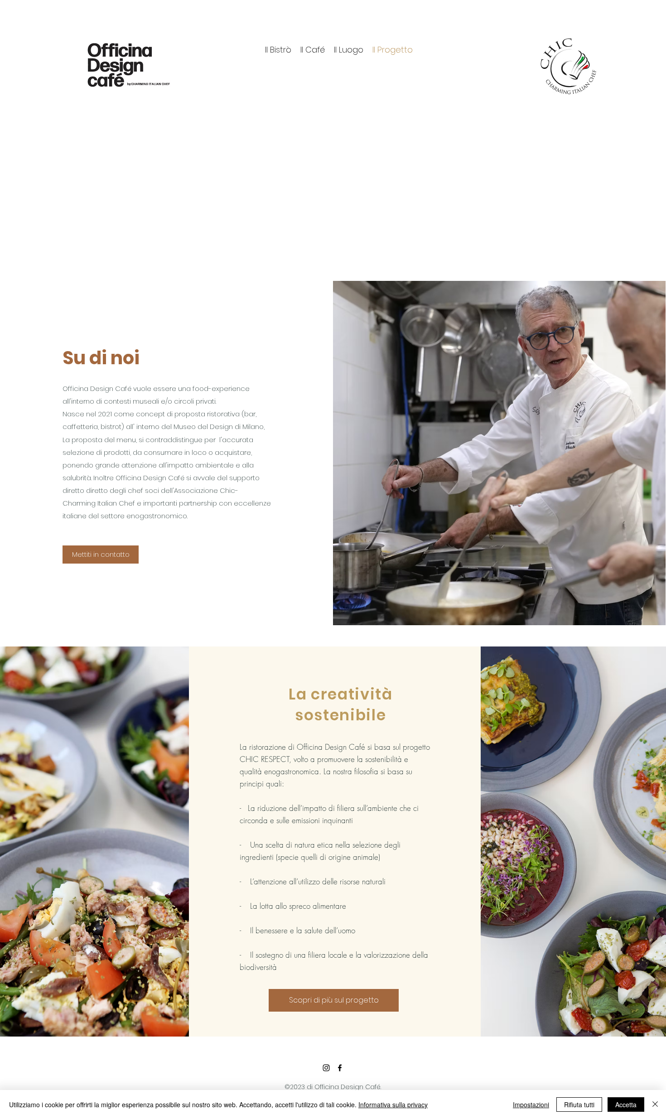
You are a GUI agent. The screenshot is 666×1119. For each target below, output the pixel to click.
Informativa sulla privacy (393, 1104)
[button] (101, 554)
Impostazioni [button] (531, 1104)
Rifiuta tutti (579, 1104)
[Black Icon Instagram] (326, 1067)
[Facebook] (339, 1067)
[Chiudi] (655, 1104)
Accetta (626, 1104)
